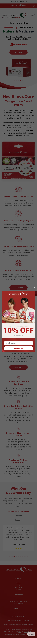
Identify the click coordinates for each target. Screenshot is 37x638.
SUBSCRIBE (18, 348)
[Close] (34, 287)
